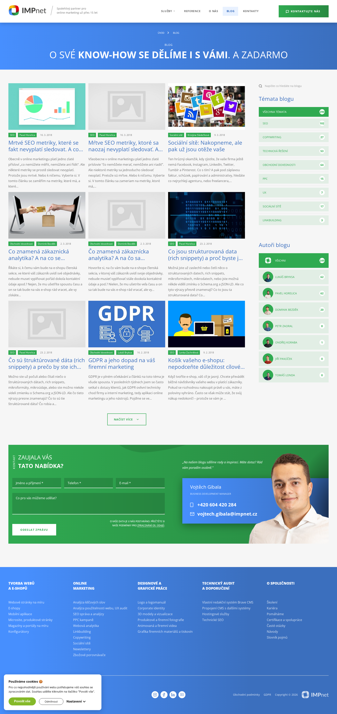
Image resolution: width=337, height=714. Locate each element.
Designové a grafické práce (152, 586)
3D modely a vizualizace (155, 614)
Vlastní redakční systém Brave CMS (227, 602)
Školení (272, 602)
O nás (213, 11)
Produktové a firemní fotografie (161, 620)
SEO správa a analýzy (88, 614)
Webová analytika (86, 626)
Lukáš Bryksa (299, 277)
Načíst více (123, 419)
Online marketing (83, 586)
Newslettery (82, 649)
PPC (293, 178)
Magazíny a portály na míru (28, 626)
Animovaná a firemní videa (157, 626)
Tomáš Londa (299, 375)
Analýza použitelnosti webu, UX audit (100, 608)
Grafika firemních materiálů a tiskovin (165, 631)
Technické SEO (212, 620)
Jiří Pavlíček (299, 359)
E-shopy (14, 608)
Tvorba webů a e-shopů (21, 586)
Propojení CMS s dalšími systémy (226, 608)
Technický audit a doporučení (218, 586)
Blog (231, 11)
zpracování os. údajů (150, 525)
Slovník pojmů (277, 637)
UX (293, 192)
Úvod (161, 32)
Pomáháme (275, 614)
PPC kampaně (83, 620)
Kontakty (251, 11)
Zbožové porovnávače (89, 655)
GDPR (267, 694)
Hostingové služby (215, 614)
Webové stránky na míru (26, 602)
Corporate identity (151, 608)
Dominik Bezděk (299, 309)
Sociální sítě (293, 206)
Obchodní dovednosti (293, 165)
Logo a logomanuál (152, 602)
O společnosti (280, 583)
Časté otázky (276, 626)
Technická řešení (293, 151)
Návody (272, 631)
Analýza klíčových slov (89, 602)
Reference (192, 11)
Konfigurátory (18, 631)
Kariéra (272, 608)
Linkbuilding (293, 220)
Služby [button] (166, 11)
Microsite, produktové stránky (30, 620)
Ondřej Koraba (299, 342)
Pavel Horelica (299, 293)
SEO (293, 123)
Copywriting (293, 137)
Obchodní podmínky (246, 694)
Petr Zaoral (299, 326)
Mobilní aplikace (20, 614)
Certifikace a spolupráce (284, 620)
